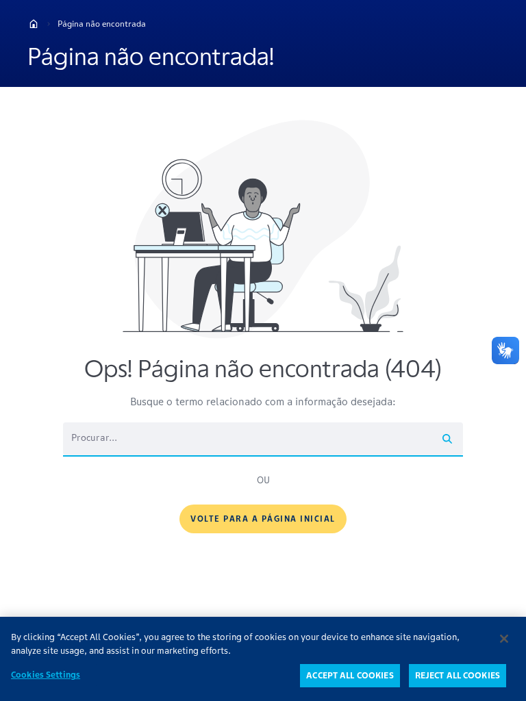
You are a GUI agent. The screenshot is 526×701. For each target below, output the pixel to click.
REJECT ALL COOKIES (457, 675)
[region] (263, 659)
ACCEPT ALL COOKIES (349, 675)
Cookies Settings (45, 674)
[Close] (504, 639)
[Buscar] (447, 438)
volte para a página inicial (263, 518)
